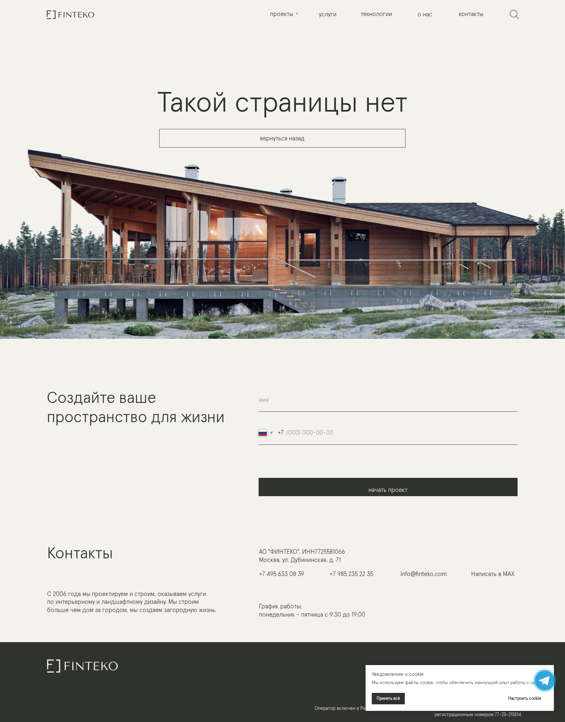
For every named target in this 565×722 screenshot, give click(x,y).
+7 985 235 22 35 (351, 574)
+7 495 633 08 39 (281, 574)
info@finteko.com (424, 574)
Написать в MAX (492, 574)
